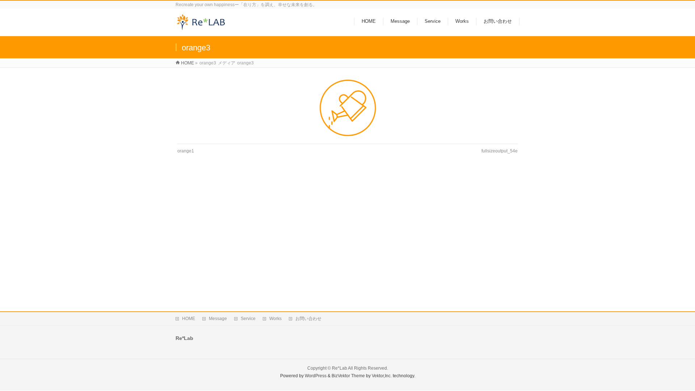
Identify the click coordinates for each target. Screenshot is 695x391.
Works (275, 318)
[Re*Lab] (203, 26)
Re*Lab (339, 368)
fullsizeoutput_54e (499, 151)
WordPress (316, 375)
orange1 (185, 151)
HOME (188, 318)
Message (218, 318)
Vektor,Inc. (382, 375)
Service (248, 318)
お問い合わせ (308, 318)
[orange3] (347, 107)
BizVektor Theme (348, 375)
